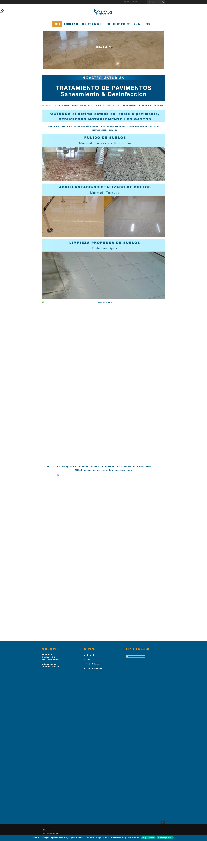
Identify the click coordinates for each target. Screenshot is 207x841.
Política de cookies (93, 664)
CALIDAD (89, 659)
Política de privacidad (165, 838)
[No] (204, 838)
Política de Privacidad (94, 668)
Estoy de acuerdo (148, 838)
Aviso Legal (90, 655)
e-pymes (55, 833)
